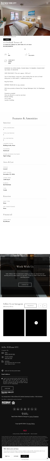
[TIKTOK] (21, 409)
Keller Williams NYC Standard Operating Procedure (23, 396)
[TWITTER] (35, 409)
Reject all (7, 456)
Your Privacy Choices (25, 459)
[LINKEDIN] (18, 409)
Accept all (24, 456)
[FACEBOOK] (28, 409)
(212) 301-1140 (8, 358)
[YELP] (32, 409)
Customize (16, 456)
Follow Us (31, 305)
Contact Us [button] (25, 284)
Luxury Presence (34, 416)
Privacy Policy (15, 383)
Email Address (6, 374)
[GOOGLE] (25, 409)
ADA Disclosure (38, 396)
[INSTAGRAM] (14, 409)
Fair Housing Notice (6, 396)
